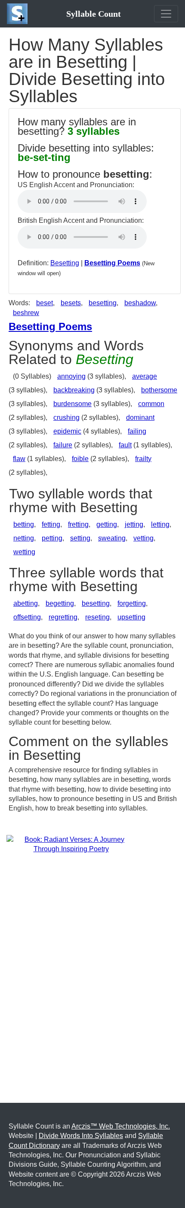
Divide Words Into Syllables (81, 1135)
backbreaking (74, 390)
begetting (60, 603)
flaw (19, 458)
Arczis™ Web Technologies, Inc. (120, 1126)
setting (80, 538)
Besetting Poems (112, 263)
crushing (66, 417)
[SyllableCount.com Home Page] (19, 13)
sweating (112, 538)
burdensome (72, 403)
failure (62, 445)
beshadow (140, 303)
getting (106, 524)
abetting (25, 603)
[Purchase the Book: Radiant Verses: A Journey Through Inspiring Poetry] (71, 843)
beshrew (26, 312)
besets (71, 303)
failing (137, 431)
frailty (143, 458)
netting (23, 538)
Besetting (64, 263)
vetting (143, 538)
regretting (63, 617)
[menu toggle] (166, 13)
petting (52, 538)
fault (125, 445)
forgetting (131, 603)
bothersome (159, 390)
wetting (24, 551)
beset (44, 303)
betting (23, 524)
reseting (97, 617)
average (144, 376)
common (151, 403)
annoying (71, 376)
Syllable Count (93, 13)
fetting (51, 524)
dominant (140, 417)
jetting (134, 524)
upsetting (131, 617)
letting (160, 524)
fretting (78, 524)
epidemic (67, 431)
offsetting (27, 617)
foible (80, 458)
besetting (103, 303)
